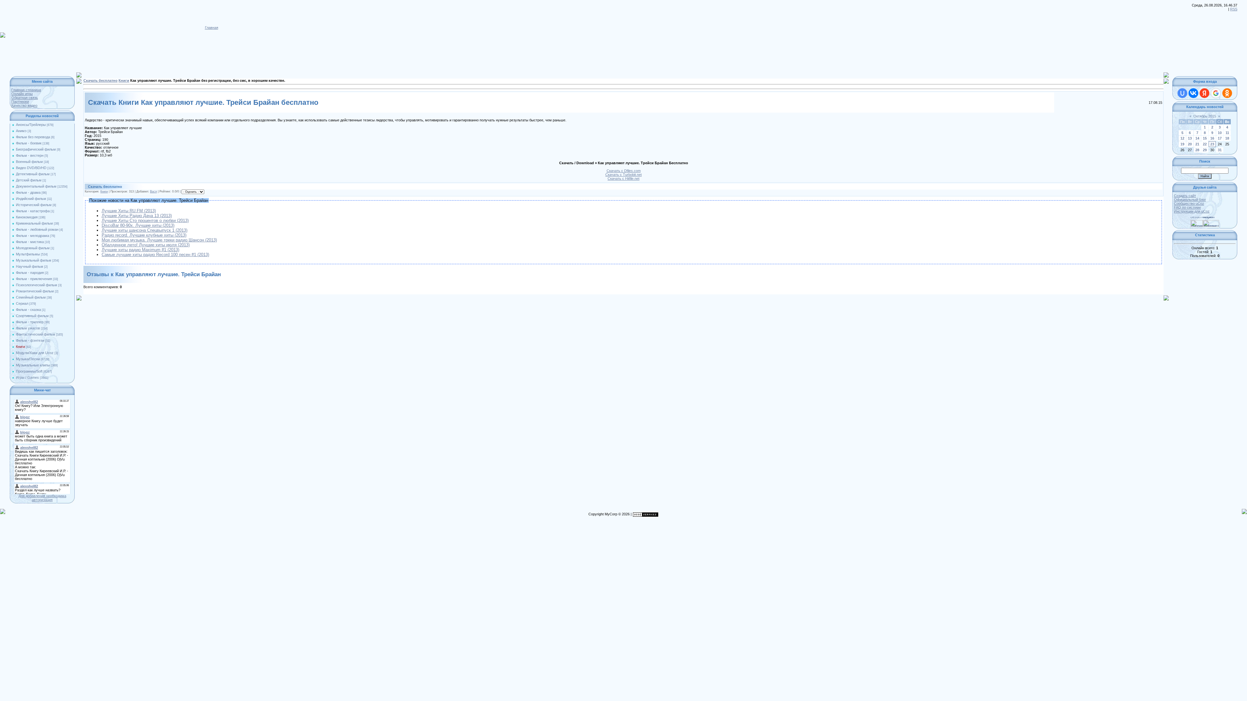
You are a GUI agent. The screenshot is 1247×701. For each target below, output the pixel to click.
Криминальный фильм (34, 223)
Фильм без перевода (33, 137)
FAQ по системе (1187, 207)
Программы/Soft (29, 371)
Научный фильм (29, 266)
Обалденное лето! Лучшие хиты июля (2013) (146, 244)
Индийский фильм (31, 199)
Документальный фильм (36, 186)
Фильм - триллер (30, 322)
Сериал (22, 303)
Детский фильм (29, 180)
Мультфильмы (28, 254)
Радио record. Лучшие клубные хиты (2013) (144, 235)
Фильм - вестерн (30, 155)
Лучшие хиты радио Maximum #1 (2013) (140, 249)
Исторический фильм (34, 205)
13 (1190, 138)
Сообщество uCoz (1189, 203)
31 (1220, 150)
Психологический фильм (36, 285)
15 (1205, 138)
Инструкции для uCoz (1192, 211)
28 (1197, 150)
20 (1190, 144)
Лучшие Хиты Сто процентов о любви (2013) (145, 220)
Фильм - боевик (29, 143)
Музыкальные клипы (33, 365)
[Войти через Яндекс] (1204, 93)
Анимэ (21, 131)
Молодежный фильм (33, 248)
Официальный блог (1190, 200)
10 (1220, 133)
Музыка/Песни (28, 359)
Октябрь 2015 (1204, 116)
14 (1197, 138)
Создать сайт (1185, 196)
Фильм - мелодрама (32, 236)
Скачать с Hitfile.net (623, 178)
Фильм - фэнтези (30, 340)
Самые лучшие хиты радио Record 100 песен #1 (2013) (155, 254)
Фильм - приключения (34, 279)
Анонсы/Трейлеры (31, 125)
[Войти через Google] (1216, 93)
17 (1220, 138)
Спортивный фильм (32, 316)
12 (1182, 138)
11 (1227, 133)
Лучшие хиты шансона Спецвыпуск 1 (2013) (144, 230)
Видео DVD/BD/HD (31, 168)
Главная (211, 28)
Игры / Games (27, 377)
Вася (153, 191)
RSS (1233, 9)
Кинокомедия (27, 217)
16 (1212, 138)
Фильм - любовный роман (37, 229)
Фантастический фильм (35, 334)
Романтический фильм (35, 291)
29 (1205, 150)
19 (1182, 144)
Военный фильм (29, 162)
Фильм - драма (28, 192)
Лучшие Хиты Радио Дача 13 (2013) (137, 215)
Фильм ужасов (28, 328)
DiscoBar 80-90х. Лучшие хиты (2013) (138, 225)
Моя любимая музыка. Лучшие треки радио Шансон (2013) (159, 240)
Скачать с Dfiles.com (624, 171)
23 (1212, 144)
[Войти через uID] (1182, 93)
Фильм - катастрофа (33, 211)
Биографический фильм (36, 149)
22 (1205, 144)
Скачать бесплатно (100, 80)
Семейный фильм (31, 297)
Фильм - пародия (30, 273)
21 (1197, 144)
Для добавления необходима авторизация (42, 498)
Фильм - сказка (28, 310)
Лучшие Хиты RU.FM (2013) (129, 210)
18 (1227, 138)
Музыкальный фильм (33, 260)
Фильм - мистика (30, 242)
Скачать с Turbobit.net (623, 175)
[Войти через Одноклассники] (1227, 93)
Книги (20, 347)
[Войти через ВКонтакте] (1193, 93)
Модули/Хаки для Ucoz (35, 353)
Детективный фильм (33, 174)
